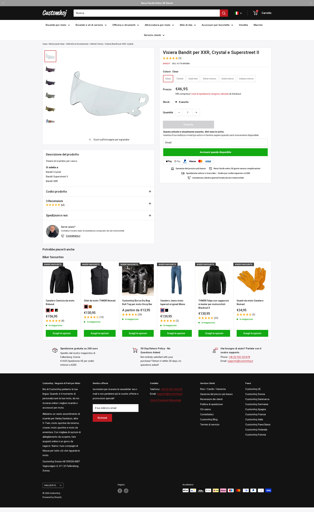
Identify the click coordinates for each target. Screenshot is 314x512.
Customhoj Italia (254, 419)
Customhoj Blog (209, 419)
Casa (45, 44)
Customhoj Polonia (255, 434)
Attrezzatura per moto (157, 25)
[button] (170, 58)
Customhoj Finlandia (256, 429)
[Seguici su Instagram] (126, 490)
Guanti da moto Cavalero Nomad (250, 302)
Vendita (243, 25)
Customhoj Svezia (255, 394)
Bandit (166, 63)
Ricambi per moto (56, 25)
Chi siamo (205, 409)
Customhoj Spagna (255, 409)
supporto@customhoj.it (240, 360)
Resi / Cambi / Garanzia (213, 389)
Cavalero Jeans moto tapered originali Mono (172, 302)
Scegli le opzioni (62, 333)
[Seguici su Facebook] (120, 490)
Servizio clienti (152, 35)
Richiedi (102, 417)
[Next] (271, 300)
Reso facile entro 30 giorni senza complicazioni (237, 168)
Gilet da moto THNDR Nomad (99, 300)
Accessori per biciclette (216, 25)
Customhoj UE (253, 389)
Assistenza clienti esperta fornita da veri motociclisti (218, 178)
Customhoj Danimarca (257, 399)
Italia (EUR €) (50, 485)
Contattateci (73, 235)
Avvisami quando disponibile (215, 152)
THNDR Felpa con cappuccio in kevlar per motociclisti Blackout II (213, 304)
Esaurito (188, 124)
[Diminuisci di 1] (179, 112)
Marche (258, 25)
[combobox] (147, 13)
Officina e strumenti (123, 25)
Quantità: (168, 112)
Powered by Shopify (52, 497)
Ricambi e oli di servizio (89, 25)
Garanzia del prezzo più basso (191, 168)
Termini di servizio (209, 424)
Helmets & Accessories (77, 44)
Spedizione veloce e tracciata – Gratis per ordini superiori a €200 (218, 173)
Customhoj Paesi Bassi (257, 424)
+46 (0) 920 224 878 (239, 357)
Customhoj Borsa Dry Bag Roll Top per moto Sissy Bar (137, 302)
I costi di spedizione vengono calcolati (209, 94)
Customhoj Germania (256, 404)
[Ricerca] (224, 13)
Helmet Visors (96, 44)
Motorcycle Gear (56, 44)
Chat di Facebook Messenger (165, 400)
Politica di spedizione (211, 404)
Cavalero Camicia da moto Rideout (60, 302)
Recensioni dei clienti (211, 399)
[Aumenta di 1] (196, 112)
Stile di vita (186, 25)
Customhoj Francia (255, 414)
